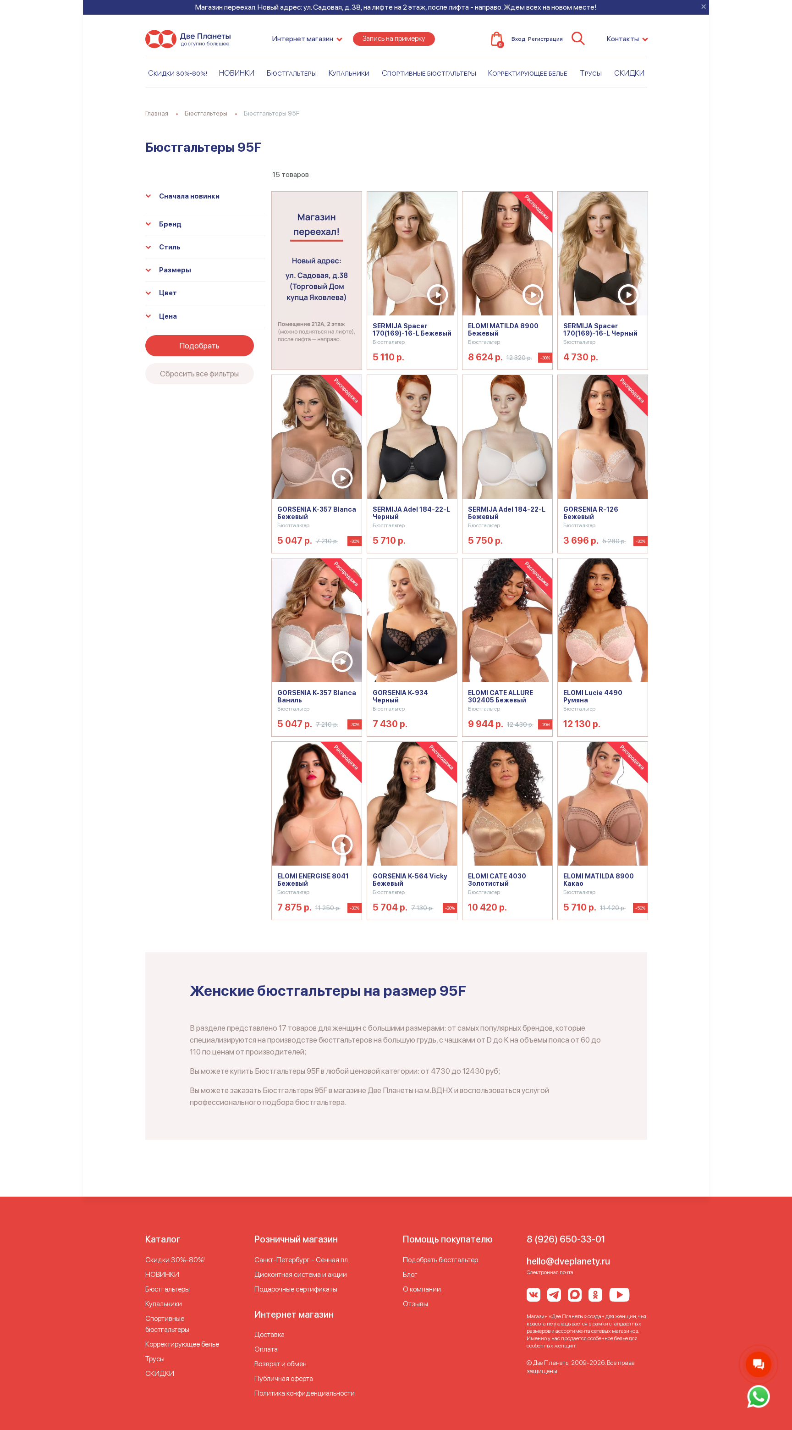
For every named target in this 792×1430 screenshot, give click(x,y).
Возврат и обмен (280, 1363)
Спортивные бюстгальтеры (429, 72)
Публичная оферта (283, 1378)
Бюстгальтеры (292, 72)
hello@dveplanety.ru (568, 1261)
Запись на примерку (394, 38)
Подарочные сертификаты (295, 1289)
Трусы (591, 72)
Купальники (349, 72)
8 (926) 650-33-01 (566, 1239)
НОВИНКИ (236, 72)
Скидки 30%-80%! (177, 72)
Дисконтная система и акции (300, 1274)
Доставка (269, 1334)
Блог (410, 1274)
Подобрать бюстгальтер (440, 1259)
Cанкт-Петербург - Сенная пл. (301, 1259)
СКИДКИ (629, 72)
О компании (422, 1289)
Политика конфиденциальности (304, 1393)
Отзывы (415, 1303)
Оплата (266, 1349)
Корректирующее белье (527, 72)
